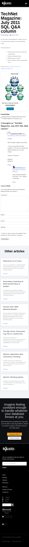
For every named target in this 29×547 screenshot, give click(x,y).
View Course (10, 108)
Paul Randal (18, 168)
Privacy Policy (6, 541)
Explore (5, 273)
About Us (4, 487)
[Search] (12, 504)
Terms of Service (16, 541)
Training (4, 477)
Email (3, 221)
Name (3, 215)
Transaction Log (17, 118)
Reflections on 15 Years (12, 261)
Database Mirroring (17, 116)
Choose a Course (7, 489)
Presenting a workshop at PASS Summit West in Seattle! (13, 284)
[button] (26, 3)
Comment (4, 195)
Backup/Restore (6, 116)
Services (4, 480)
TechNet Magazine (7, 118)
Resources (5, 482)
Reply (9, 165)
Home (4, 475)
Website (3, 227)
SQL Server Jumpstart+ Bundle (10, 103)
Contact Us (5, 492)
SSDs (24, 116)
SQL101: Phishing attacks (13, 377)
